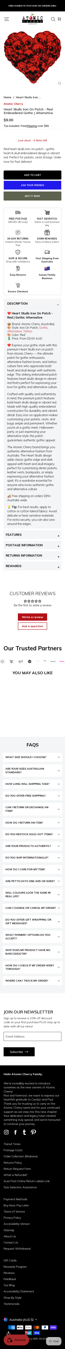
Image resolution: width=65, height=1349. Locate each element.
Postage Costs (13, 1150)
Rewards (13, 566)
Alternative (14, 331)
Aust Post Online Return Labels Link (27, 1181)
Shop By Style (12, 1297)
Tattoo (27, 331)
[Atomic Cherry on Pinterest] (33, 1132)
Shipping (31, 126)
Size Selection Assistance (20, 1187)
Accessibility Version (17, 1224)
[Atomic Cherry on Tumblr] (24, 1132)
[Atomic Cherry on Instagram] (6, 1132)
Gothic (43, 327)
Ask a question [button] (32, 626)
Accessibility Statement (19, 1291)
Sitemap (9, 1230)
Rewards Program (15, 1266)
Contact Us (11, 1242)
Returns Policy (13, 1162)
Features (14, 534)
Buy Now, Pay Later (16, 1205)
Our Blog (9, 1285)
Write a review (32, 617)
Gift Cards (10, 1260)
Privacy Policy (12, 1217)
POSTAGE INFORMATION (24, 545)
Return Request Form (17, 1169)
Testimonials (12, 1304)
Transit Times (12, 1144)
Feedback (10, 1279)
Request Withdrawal (17, 1248)
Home (7, 97)
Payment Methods (15, 1199)
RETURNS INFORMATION (24, 555)
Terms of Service (14, 1211)
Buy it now (32, 196)
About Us (10, 1236)
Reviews (9, 1273)
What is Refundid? (15, 1175)
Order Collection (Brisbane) (21, 1156)
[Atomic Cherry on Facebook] (15, 1132)
